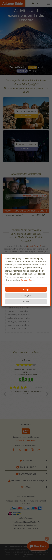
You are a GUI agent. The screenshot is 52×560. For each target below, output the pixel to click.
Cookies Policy (28, 280)
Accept (26, 289)
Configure (26, 295)
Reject (26, 301)
